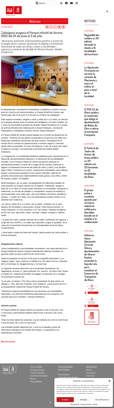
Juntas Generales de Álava (68, 377)
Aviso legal (94, 404)
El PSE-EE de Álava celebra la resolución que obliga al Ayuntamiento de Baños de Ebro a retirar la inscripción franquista (91, 122)
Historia (33, 378)
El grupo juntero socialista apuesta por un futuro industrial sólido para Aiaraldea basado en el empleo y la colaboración (91, 206)
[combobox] (46, 3)
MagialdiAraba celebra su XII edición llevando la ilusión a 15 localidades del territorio (91, 44)
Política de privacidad (85, 404)
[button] (109, 381)
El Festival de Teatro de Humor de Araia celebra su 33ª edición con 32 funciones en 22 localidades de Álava (91, 162)
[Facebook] (66, 3)
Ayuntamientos (64, 374)
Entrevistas (90, 375)
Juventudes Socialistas (39, 375)
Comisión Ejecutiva (37, 373)
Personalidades (36, 381)
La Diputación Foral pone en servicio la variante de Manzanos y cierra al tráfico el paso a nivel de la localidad (91, 82)
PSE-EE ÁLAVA (36, 367)
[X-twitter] (61, 3)
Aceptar (65, 400)
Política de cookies (74, 404)
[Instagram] (76, 3)
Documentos (91, 373)
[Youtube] (71, 3)
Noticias (89, 370)
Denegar (83, 400)
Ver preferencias (102, 400)
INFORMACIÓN (91, 367)
